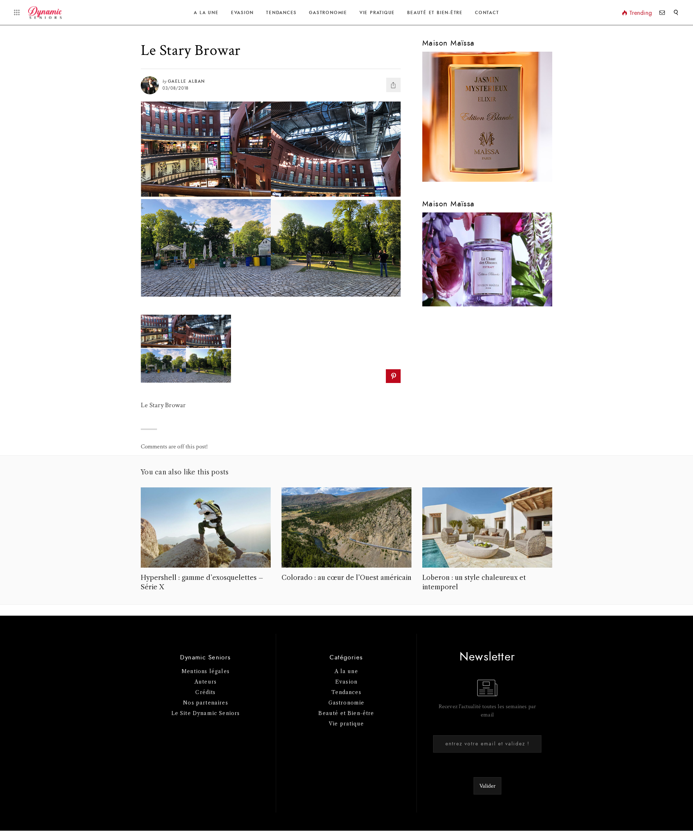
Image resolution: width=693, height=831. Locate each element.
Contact (487, 12)
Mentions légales (206, 671)
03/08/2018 (175, 88)
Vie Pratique (377, 12)
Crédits (205, 692)
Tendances (281, 12)
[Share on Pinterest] (393, 376)
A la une (206, 12)
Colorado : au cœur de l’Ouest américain (346, 578)
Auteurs (206, 682)
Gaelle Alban (186, 81)
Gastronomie (328, 12)
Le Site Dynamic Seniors (205, 713)
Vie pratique (346, 723)
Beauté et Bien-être (435, 12)
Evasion (242, 12)
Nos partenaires (205, 702)
